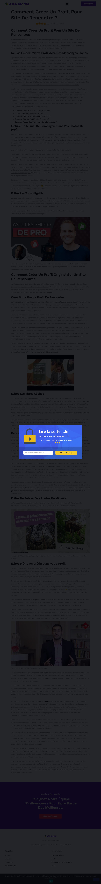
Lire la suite (65, 452)
